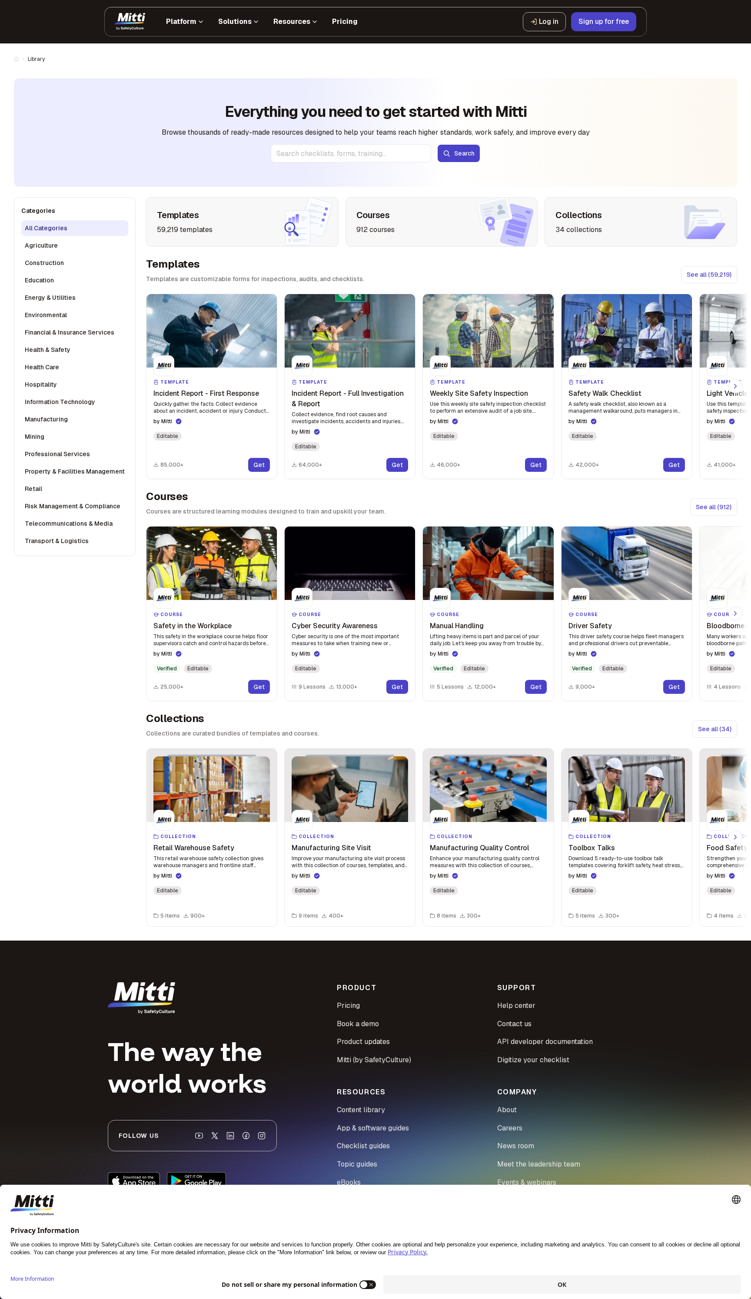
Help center (516, 1005)
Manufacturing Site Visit (331, 847)
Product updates (363, 1041)
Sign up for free (603, 21)
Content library (361, 1109)
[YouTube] (199, 1135)
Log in (548, 21)
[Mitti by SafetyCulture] (130, 21)
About (507, 1109)
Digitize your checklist (533, 1059)
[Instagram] (261, 1135)
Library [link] (36, 59)
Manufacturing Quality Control (479, 847)
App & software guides (373, 1128)
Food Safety (727, 847)
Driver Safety (590, 625)
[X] (214, 1135)
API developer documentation (545, 1041)
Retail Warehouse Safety (193, 847)
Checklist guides (363, 1145)
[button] (211, 386)
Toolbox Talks (591, 847)
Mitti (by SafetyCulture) (374, 1059)
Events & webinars (526, 1182)
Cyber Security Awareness (335, 625)
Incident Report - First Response (206, 393)
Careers (509, 1128)
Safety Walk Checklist (604, 393)
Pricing (348, 1005)
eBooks (349, 1182)
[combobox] (351, 153)
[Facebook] (246, 1135)
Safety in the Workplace (192, 625)
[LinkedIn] (230, 1135)
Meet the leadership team (538, 1164)
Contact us (514, 1023)
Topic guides (357, 1164)
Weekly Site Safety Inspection (479, 393)
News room (515, 1145)
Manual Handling (457, 625)
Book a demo (358, 1023)
